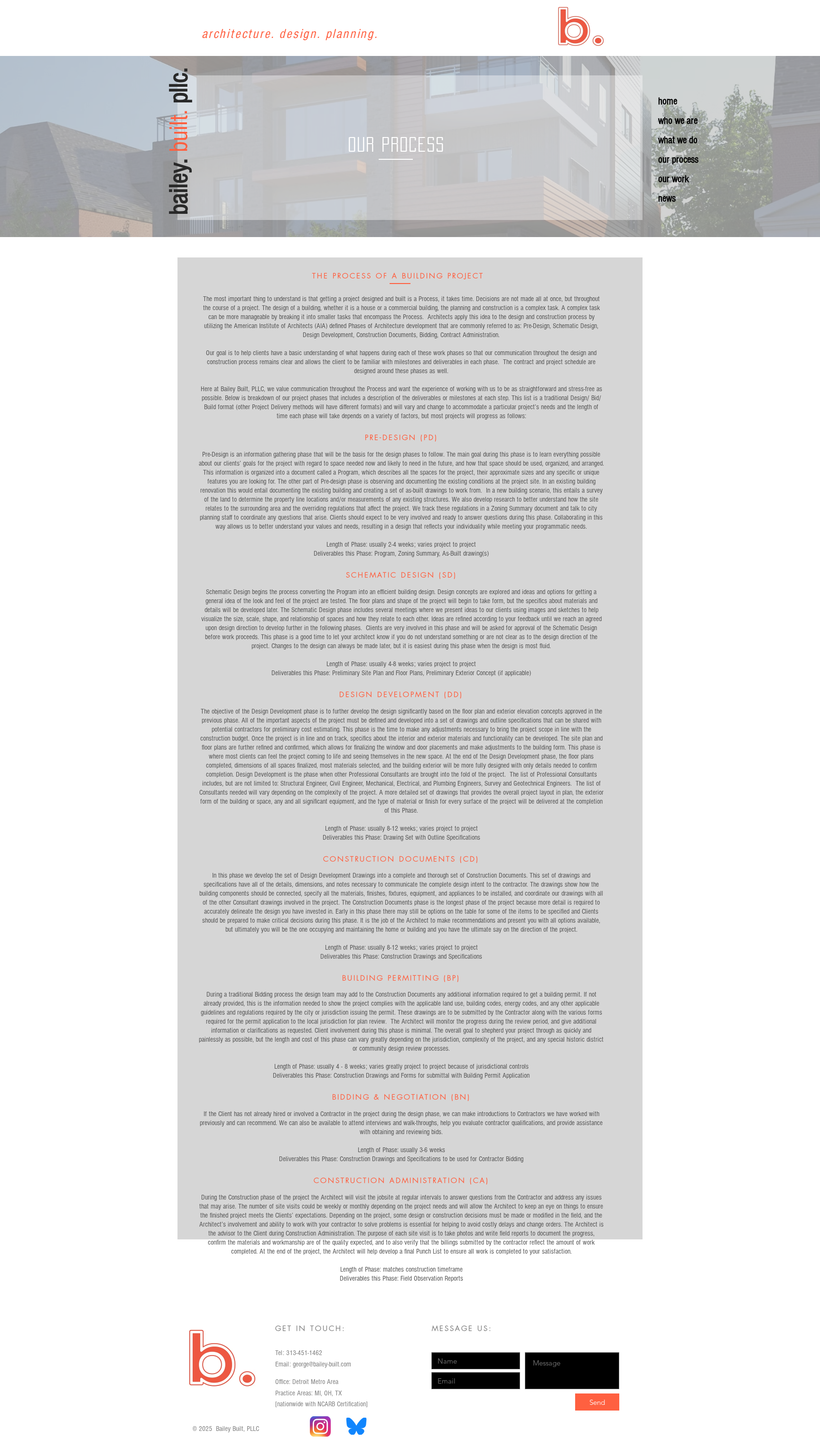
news (667, 198)
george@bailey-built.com (322, 1364)
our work (673, 179)
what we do (678, 140)
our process (678, 159)
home (667, 101)
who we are (678, 120)
